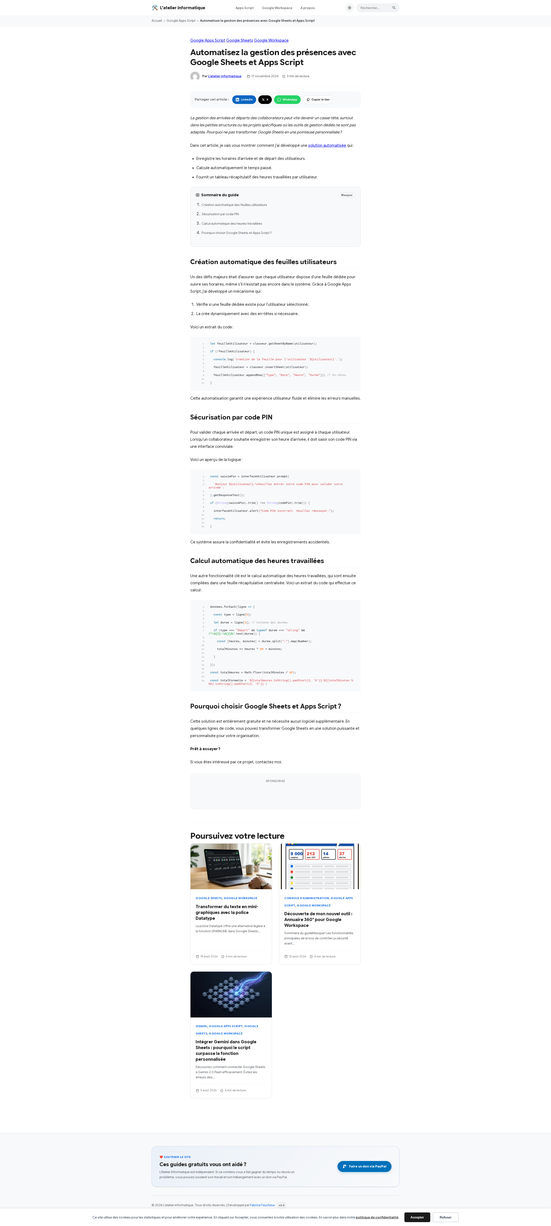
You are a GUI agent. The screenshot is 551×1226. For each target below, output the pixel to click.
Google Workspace (277, 8)
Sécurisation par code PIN (220, 214)
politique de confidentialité (377, 1217)
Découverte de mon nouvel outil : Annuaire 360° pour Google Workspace (318, 919)
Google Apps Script (181, 21)
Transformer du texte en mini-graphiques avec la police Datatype (227, 912)
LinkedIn (247, 99)
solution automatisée (327, 145)
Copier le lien (321, 99)
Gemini (201, 1026)
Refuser (446, 1217)
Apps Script (244, 8)
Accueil (157, 21)
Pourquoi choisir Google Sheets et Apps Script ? (237, 233)
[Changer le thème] (349, 7)
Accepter (417, 1217)
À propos (307, 8)
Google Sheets (239, 40)
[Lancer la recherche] (394, 7)
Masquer (347, 195)
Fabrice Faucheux (262, 1205)
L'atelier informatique (224, 76)
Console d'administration (306, 898)
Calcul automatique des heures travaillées (232, 224)
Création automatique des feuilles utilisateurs (234, 205)
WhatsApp (290, 99)
